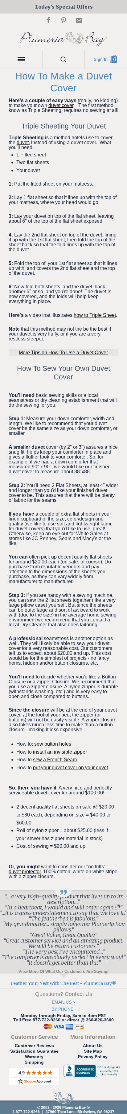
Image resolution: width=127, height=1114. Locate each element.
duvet (23, 142)
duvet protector (25, 871)
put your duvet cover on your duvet (70, 767)
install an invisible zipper (60, 752)
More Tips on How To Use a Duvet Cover (63, 352)
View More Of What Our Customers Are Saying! (63, 971)
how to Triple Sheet (95, 315)
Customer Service (34, 1037)
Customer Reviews (34, 1045)
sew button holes (52, 744)
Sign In (101, 59)
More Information (93, 1037)
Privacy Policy (93, 1056)
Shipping (34, 1062)
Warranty (34, 1056)
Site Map (93, 1051)
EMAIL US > (63, 1002)
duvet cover (60, 105)
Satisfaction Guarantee (34, 1051)
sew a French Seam (55, 759)
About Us (93, 1045)
